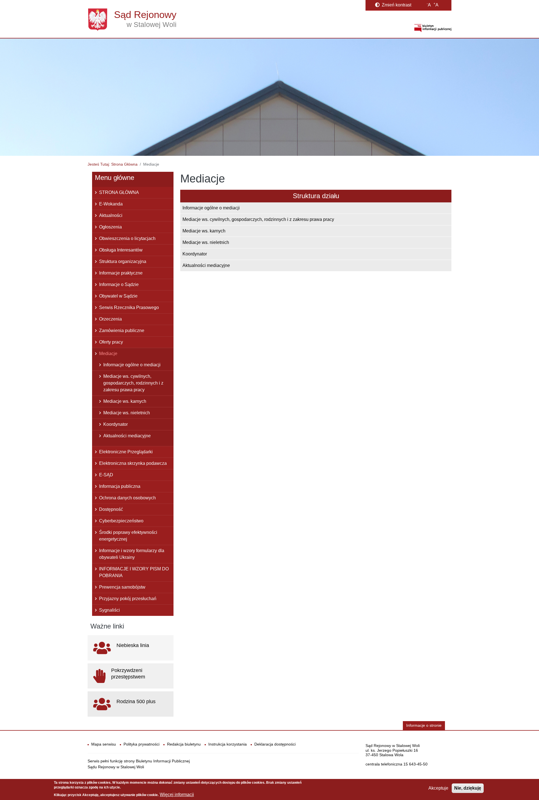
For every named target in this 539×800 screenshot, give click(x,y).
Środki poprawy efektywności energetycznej (128, 535)
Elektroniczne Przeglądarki (126, 451)
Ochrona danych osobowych (127, 497)
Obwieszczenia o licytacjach (127, 238)
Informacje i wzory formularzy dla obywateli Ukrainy (131, 554)
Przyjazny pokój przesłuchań (127, 598)
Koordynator (194, 254)
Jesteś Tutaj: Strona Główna (113, 164)
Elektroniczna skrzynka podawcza (133, 463)
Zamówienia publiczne (121, 330)
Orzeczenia (110, 319)
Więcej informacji (177, 794)
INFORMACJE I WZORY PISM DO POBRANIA (134, 572)
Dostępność (111, 509)
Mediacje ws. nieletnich (205, 242)
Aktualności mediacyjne (206, 265)
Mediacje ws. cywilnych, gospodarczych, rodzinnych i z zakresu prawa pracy (258, 219)
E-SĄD (106, 474)
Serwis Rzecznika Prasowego (129, 307)
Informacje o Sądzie (119, 284)
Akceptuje (438, 788)
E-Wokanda (111, 204)
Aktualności (110, 215)
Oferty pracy (111, 342)
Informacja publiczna (119, 486)
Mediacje (108, 353)
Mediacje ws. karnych (203, 230)
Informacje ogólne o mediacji (211, 207)
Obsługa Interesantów (121, 250)
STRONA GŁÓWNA (119, 192)
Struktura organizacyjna (122, 261)
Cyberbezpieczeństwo (121, 520)
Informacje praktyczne (121, 273)
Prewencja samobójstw (122, 587)
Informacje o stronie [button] (424, 725)
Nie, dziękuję (467, 788)
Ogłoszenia (110, 227)
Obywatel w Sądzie (118, 296)
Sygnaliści (109, 610)
